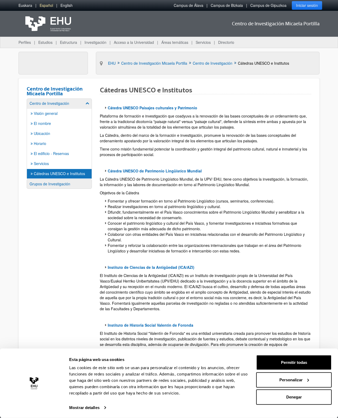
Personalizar (291, 379)
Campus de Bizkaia (227, 5)
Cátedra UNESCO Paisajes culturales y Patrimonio (152, 107)
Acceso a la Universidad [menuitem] (134, 42)
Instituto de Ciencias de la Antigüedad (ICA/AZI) (151, 267)
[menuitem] (25, 5)
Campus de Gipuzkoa (268, 5)
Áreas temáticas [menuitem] (174, 42)
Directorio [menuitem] (226, 42)
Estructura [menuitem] (68, 42)
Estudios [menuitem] (45, 42)
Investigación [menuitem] (95, 42)
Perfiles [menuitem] (24, 42)
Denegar (294, 397)
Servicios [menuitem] (203, 42)
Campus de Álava (188, 5)
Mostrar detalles (84, 407)
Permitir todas (294, 362)
